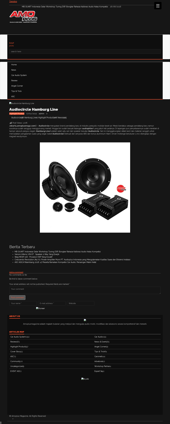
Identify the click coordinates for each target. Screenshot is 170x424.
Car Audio (98, 337)
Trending (13, 1)
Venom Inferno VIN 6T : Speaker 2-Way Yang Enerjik (37, 254)
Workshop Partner (102, 366)
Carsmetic (98, 356)
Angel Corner (17, 86)
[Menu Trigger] (158, 5)
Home (14, 65)
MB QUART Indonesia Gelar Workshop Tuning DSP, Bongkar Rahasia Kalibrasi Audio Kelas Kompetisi (65, 7)
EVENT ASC (15, 371)
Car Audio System (19, 75)
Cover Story (15, 351)
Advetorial (98, 361)
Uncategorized (16, 366)
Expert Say (98, 371)
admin (41, 114)
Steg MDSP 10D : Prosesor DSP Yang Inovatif (33, 257)
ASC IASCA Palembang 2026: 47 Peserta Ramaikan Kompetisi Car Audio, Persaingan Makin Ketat (55, 262)
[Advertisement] (57, 29)
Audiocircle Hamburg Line (33, 109)
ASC (13, 96)
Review (14, 80)
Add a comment (16, 272)
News (13, 70)
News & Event (100, 342)
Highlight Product (16, 114)
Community (15, 361)
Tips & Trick (16, 91)
